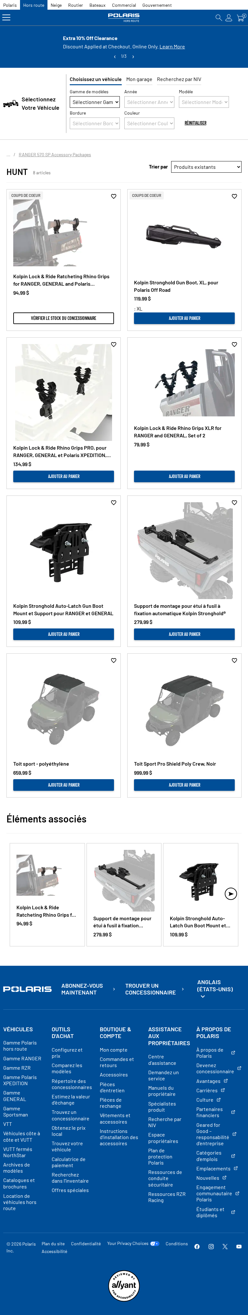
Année (130, 91)
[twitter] (225, 1247)
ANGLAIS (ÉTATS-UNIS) (215, 985)
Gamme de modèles (89, 91)
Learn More (172, 46)
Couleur (132, 113)
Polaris (10, 5)
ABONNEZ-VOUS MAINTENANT (82, 989)
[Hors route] (124, 17)
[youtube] (239, 1247)
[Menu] (6, 17)
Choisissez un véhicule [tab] (96, 79)
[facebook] (197, 1247)
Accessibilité (54, 1251)
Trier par (158, 166)
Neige (56, 5)
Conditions (177, 1243)
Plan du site (53, 1243)
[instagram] (211, 1247)
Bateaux (97, 5)
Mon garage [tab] (139, 79)
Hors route (33, 5)
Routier (75, 5)
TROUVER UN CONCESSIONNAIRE (150, 989)
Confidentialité (86, 1243)
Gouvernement (157, 5)
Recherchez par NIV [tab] (179, 79)
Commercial (124, 5)
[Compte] (229, 17)
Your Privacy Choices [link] (128, 1243)
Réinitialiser (195, 123)
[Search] (219, 17)
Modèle (186, 91)
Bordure (78, 113)
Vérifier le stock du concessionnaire (63, 318)
